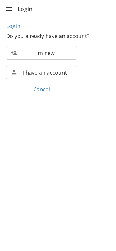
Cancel (41, 89)
